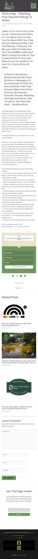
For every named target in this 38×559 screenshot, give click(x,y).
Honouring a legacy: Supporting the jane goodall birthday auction (17, 407)
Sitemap (32, 532)
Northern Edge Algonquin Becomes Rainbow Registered (16, 324)
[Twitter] (17, 276)
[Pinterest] (21, 276)
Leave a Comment (7, 24)
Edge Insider (19, 24)
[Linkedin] (25, 276)
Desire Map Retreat (19, 226)
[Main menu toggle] (33, 6)
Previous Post (19, 283)
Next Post (19, 288)
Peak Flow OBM (21, 555)
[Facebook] (13, 276)
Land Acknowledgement (19, 535)
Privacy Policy (19, 538)
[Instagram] (19, 548)
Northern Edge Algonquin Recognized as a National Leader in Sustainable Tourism (19, 362)
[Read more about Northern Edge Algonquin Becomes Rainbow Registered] (15, 311)
